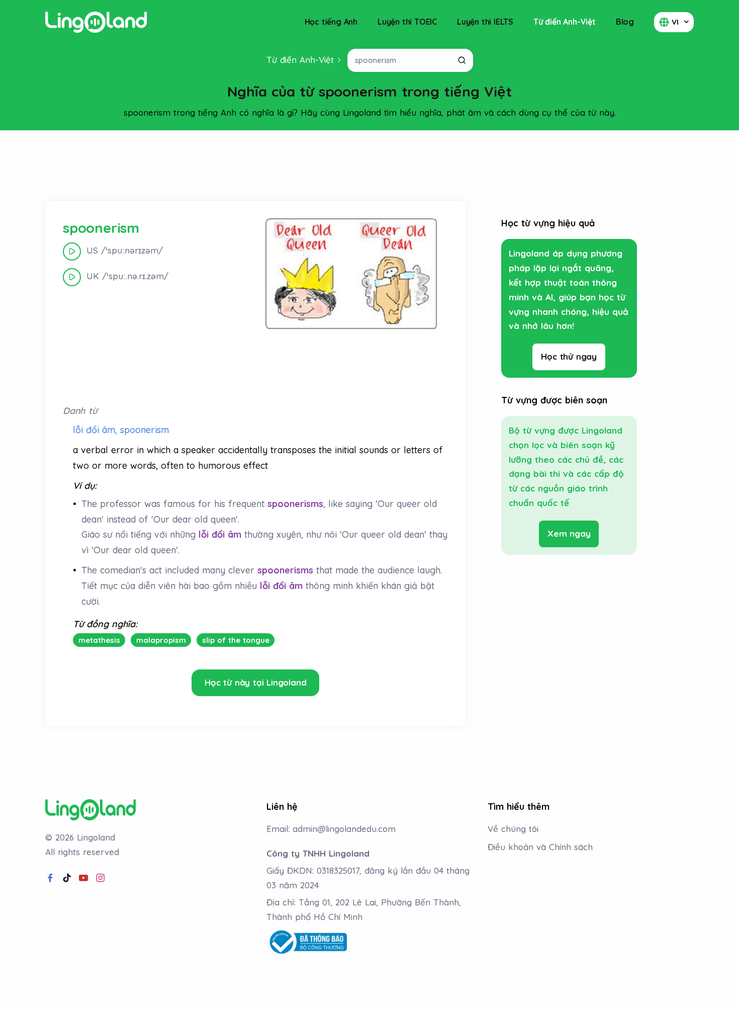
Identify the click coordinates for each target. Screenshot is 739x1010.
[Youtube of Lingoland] (83, 878)
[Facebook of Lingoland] (50, 878)
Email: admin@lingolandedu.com (331, 828)
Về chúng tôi (513, 828)
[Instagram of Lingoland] (101, 878)
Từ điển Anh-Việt (564, 22)
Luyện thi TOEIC (407, 22)
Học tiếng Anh (331, 22)
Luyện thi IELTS (485, 22)
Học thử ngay (569, 356)
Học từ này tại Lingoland (255, 682)
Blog (625, 22)
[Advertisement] (369, 165)
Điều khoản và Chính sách (540, 846)
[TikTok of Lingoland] (66, 878)
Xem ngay (568, 533)
